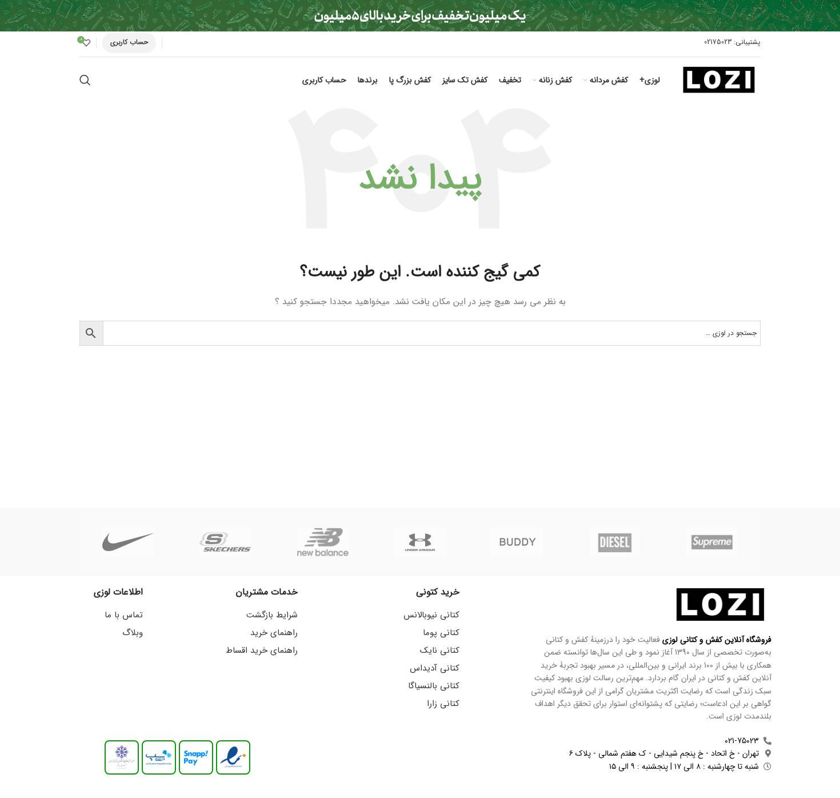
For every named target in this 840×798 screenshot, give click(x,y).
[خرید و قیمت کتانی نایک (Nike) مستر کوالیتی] (128, 541)
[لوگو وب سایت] (719, 79)
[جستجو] (85, 80)
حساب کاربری (129, 42)
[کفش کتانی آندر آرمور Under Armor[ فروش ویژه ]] (420, 541)
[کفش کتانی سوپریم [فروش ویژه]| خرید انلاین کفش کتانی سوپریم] (712, 541)
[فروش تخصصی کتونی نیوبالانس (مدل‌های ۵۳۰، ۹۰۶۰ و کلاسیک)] (322, 541)
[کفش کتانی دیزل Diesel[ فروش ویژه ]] (614, 541)
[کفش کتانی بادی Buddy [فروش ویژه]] (517, 541)
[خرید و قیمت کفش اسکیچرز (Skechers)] (225, 541)
